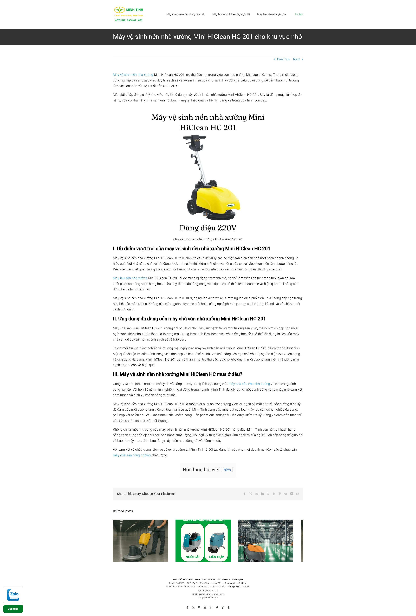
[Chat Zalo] (13, 594)
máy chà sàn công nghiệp (132, 455)
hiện (227, 470)
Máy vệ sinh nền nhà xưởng (133, 75)
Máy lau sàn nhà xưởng (130, 278)
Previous (283, 59)
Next (296, 59)
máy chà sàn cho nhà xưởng (249, 384)
